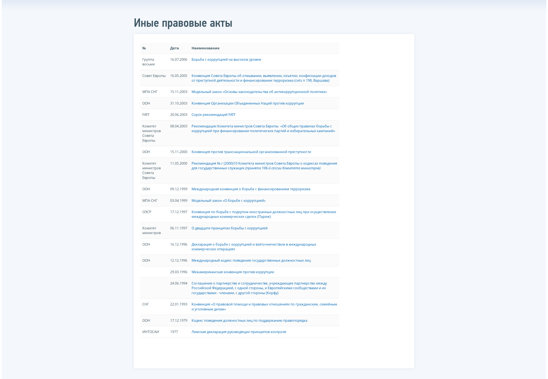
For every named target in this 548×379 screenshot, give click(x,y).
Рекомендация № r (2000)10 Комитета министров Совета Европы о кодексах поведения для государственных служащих (264, 165)
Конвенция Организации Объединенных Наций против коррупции (248, 103)
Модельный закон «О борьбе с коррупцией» (229, 200)
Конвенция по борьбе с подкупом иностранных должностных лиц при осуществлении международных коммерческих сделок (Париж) (264, 214)
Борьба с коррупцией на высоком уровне (226, 59)
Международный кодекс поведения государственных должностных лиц (251, 260)
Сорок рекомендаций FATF (213, 114)
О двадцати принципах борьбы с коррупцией (230, 228)
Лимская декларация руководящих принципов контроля (239, 331)
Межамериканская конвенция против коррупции (233, 272)
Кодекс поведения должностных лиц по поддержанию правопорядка (249, 320)
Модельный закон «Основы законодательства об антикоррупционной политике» (259, 91)
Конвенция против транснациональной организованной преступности (251, 151)
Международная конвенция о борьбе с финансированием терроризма (251, 189)
